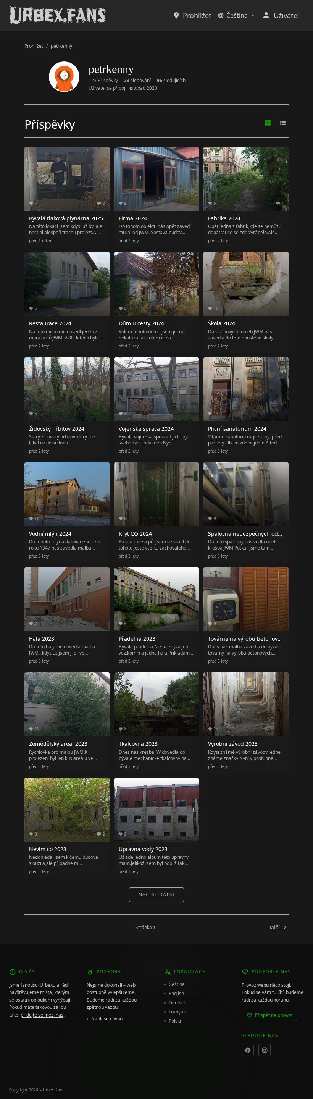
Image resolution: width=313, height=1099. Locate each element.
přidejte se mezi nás (42, 1015)
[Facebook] (248, 1050)
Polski (175, 1021)
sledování (137, 81)
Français (178, 1012)
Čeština (237, 15)
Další (273, 927)
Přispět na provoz (273, 1015)
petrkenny (61, 46)
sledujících (171, 81)
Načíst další (156, 894)
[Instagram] (264, 1050)
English (176, 994)
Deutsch (177, 1003)
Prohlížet (197, 15)
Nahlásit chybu (107, 1019)
